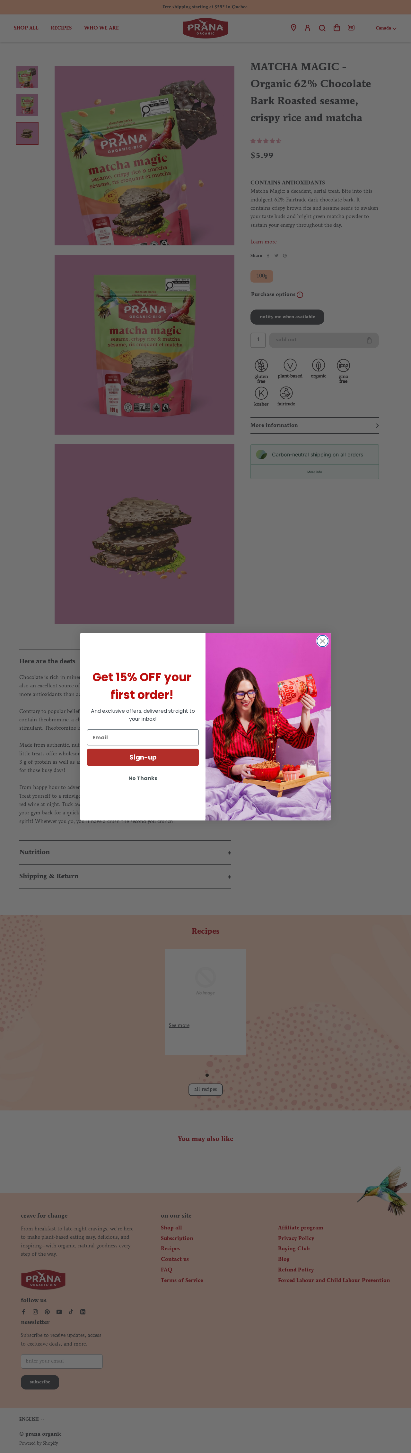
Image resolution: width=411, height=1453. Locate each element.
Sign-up (143, 757)
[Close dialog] (322, 641)
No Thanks (142, 778)
